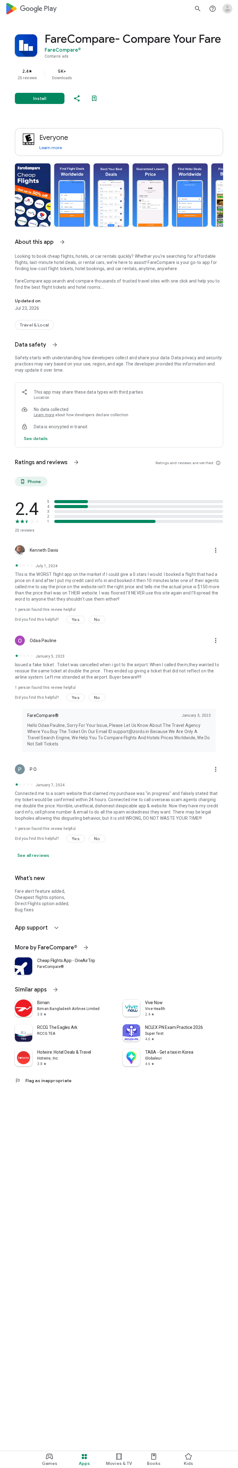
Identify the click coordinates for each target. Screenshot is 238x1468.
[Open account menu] (227, 8)
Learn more (50, 147)
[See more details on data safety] (36, 438)
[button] (33, 195)
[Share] (76, 98)
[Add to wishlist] (94, 98)
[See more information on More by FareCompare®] (85, 947)
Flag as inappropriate (43, 1080)
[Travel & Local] (34, 325)
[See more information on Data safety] (54, 344)
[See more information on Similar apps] (55, 989)
